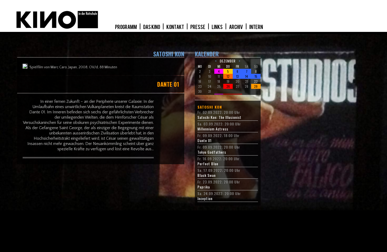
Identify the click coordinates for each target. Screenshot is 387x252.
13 (237, 76)
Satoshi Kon (209, 107)
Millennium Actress (212, 129)
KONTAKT (175, 27)
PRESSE (198, 27)
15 (256, 76)
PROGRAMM (126, 27)
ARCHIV (236, 27)
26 (228, 86)
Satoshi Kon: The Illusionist (219, 117)
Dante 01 (204, 140)
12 (228, 76)
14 (246, 76)
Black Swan (206, 175)
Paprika (203, 187)
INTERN (256, 27)
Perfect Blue (207, 163)
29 (255, 86)
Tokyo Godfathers (211, 152)
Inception (204, 198)
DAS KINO (152, 27)
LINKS (217, 27)
